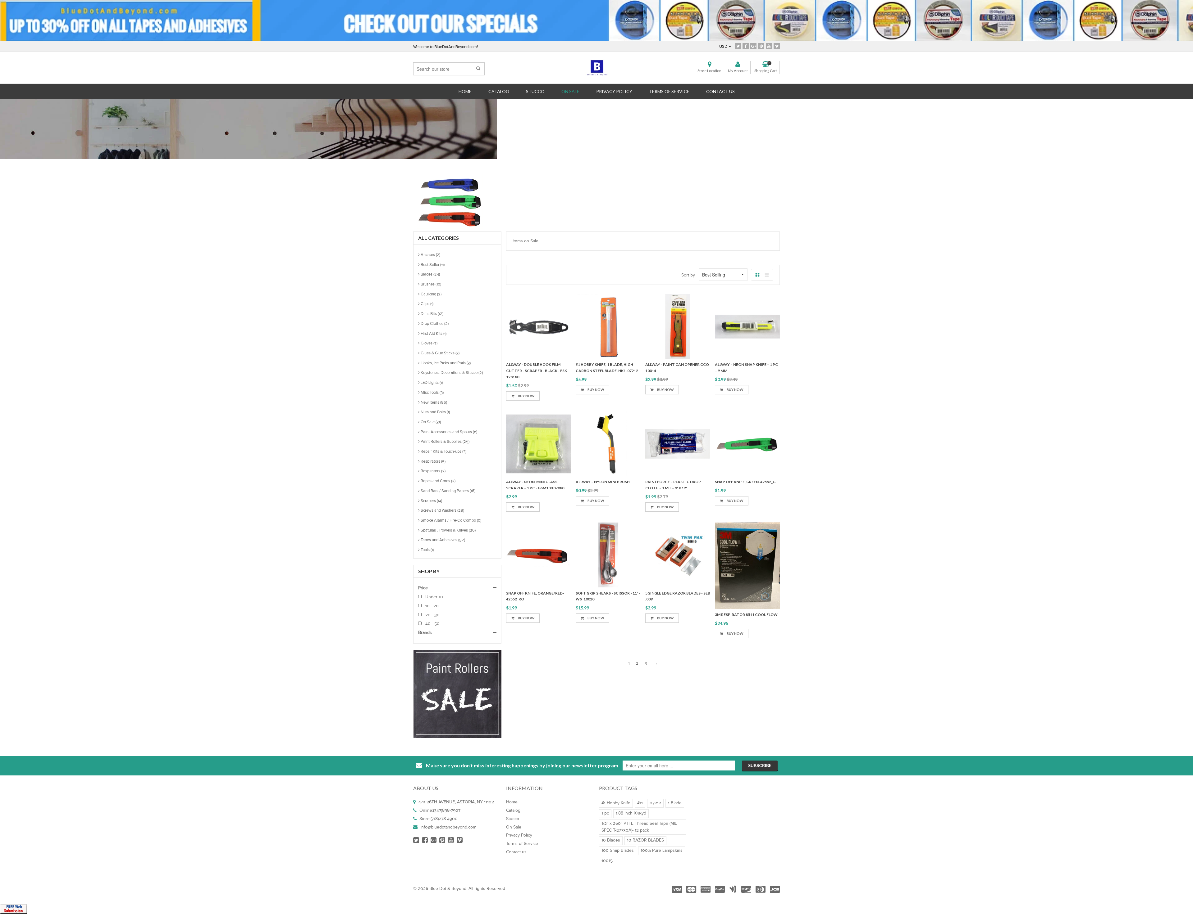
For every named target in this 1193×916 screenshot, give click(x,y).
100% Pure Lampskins (662, 850)
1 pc (605, 813)
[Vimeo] (777, 46)
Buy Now (595, 501)
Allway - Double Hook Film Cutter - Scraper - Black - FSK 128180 (536, 370)
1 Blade (675, 803)
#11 (640, 803)
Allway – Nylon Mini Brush (603, 481)
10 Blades (610, 840)
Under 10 (433, 597)
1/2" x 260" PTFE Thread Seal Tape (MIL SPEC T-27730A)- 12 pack (639, 827)
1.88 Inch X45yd (631, 813)
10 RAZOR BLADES (645, 840)
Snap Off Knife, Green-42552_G (745, 481)
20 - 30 (432, 615)
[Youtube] (769, 46)
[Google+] (753, 46)
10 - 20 (431, 606)
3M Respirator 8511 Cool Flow (746, 614)
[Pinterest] (761, 46)
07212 (655, 803)
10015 (607, 860)
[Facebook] (746, 46)
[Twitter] (738, 46)
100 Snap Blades (617, 850)
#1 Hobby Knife (615, 803)
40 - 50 (432, 623)
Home (580, 121)
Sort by (688, 275)
